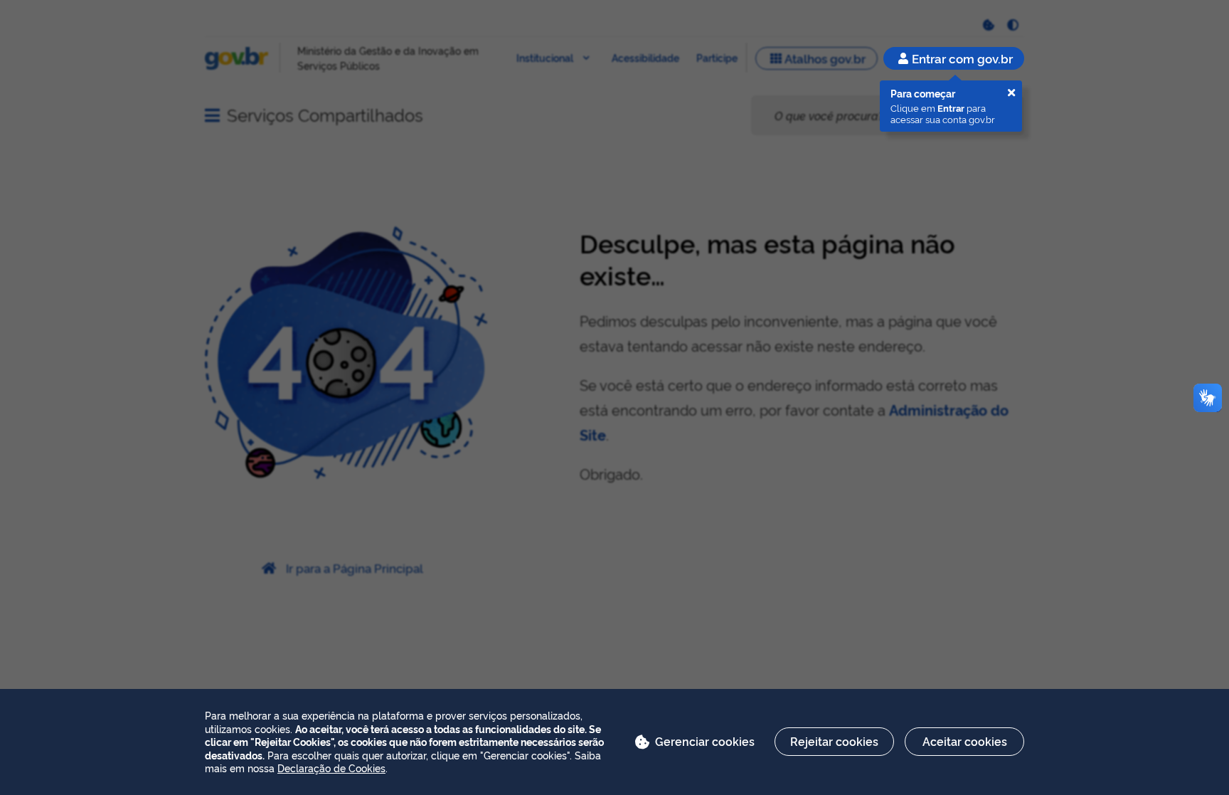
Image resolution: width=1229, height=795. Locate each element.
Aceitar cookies (964, 741)
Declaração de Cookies (331, 767)
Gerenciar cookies (705, 741)
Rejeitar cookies (834, 741)
